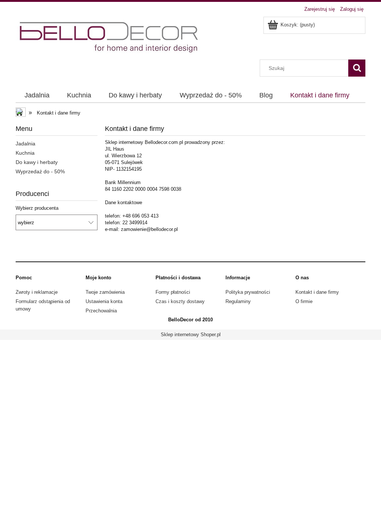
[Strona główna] (110, 37)
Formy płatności (173, 292)
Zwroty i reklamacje (37, 292)
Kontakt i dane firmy (317, 292)
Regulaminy (238, 301)
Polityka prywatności (247, 292)
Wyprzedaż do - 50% (40, 171)
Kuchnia (25, 153)
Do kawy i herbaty (37, 162)
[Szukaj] (356, 68)
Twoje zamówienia (105, 292)
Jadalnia (25, 144)
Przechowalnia (101, 311)
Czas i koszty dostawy (180, 301)
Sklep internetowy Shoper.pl (191, 334)
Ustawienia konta (104, 301)
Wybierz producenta (37, 208)
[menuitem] (37, 96)
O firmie (304, 301)
